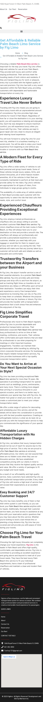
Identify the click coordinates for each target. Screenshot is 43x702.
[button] (1, 28)
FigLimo (4, 598)
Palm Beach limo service (27, 64)
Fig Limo (30, 545)
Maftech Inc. (24, 699)
